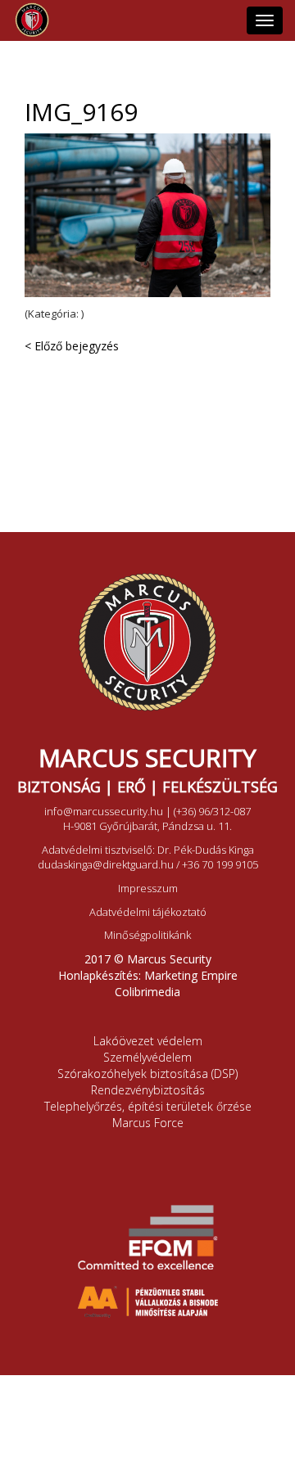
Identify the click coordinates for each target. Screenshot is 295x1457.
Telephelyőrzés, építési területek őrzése (148, 1106)
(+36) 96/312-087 (212, 811)
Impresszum (148, 888)
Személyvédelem (147, 1057)
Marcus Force (148, 1122)
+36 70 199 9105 (220, 864)
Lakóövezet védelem (147, 1041)
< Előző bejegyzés (72, 346)
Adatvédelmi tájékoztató (147, 911)
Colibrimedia (147, 991)
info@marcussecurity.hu (103, 811)
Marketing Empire (191, 975)
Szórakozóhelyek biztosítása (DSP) (147, 1073)
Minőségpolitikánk (147, 934)
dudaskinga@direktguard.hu (106, 864)
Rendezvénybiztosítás (148, 1090)
